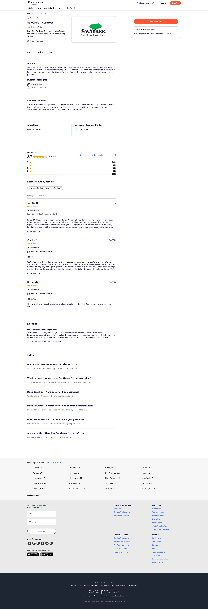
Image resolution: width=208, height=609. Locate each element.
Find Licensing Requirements (93, 337)
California (98, 591)
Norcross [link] (48, 14)
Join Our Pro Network (122, 542)
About (30, 52)
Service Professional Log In (124, 538)
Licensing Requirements (161, 529)
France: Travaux (76, 585)
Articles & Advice (70, 8)
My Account (156, 509)
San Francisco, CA (77, 488)
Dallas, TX (146, 468)
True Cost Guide (158, 512)
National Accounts (121, 552)
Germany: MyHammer (91, 585)
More (60, 8)
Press (154, 549)
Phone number (36, 41)
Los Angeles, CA (112, 473)
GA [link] (41, 14)
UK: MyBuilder (132, 585)
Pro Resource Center (122, 545)
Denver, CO (37, 473)
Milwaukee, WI (38, 478)
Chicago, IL (110, 468)
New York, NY (148, 478)
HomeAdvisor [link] (32, 14)
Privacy (91, 591)
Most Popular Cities (35, 462)
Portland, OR (74, 483)
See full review (33, 232)
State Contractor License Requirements (42, 330)
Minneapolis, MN (76, 478)
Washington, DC (149, 488)
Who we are (156, 542)
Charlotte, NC (75, 468)
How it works (156, 538)
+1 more (30, 36)
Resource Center (158, 516)
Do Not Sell (106, 591)
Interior (30, 8)
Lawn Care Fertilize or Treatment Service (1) (45, 188)
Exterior (39, 8)
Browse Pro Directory (122, 512)
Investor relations (158, 552)
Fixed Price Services (121, 516)
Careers (155, 545)
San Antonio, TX (149, 483)
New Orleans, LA (112, 478)
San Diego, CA (38, 488)
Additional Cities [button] (33, 495)
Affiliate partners (158, 562)
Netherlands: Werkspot (118, 585)
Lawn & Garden (50, 8)
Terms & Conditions (117, 596)
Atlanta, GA (37, 468)
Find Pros (117, 509)
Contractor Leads (121, 549)
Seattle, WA (110, 488)
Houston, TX (74, 473)
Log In (163, 3)
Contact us (156, 555)
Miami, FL (146, 473)
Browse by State (54, 462)
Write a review (98, 155)
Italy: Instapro (104, 585)
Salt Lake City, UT (112, 483)
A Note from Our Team (160, 526)
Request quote (156, 21)
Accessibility (115, 592)
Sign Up (175, 3)
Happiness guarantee (160, 559)
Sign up (41, 531)
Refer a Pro (156, 519)
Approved (34, 18)
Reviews (40, 52)
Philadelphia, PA (39, 483)
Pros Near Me (157, 523)
